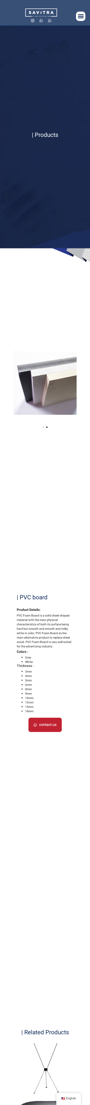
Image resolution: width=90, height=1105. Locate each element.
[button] (80, 16)
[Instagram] (32, 20)
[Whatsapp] (41, 20)
